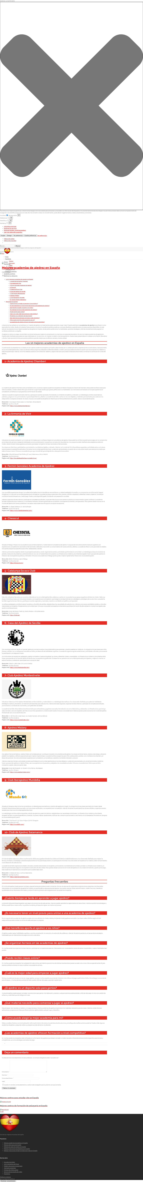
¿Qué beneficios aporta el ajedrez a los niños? (21, 307)
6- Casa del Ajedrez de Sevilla (17, 291)
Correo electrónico (7, 1078)
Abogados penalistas (10, 1168)
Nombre (4, 1075)
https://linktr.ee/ (15, 615)
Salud (9, 270)
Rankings (8, 259)
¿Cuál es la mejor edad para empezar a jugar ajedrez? (24, 313)
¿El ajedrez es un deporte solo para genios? (21, 315)
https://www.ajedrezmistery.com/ (20, 772)
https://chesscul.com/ (16, 563)
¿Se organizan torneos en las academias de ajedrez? (23, 309)
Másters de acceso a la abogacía (13, 1166)
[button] (71, 106)
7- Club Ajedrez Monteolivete (17, 293)
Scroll (1, 1111)
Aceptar (3, 235)
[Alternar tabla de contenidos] (3, 276)
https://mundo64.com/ (17, 824)
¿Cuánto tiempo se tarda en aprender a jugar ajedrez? (24, 303)
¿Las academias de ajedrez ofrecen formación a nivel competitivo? (27, 322)
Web (3, 1081)
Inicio (6, 257)
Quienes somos (9, 274)
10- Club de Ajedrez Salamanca (18, 299)
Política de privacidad (10, 240)
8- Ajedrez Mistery (14, 295)
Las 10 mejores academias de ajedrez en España (19, 279)
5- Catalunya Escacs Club (16, 289)
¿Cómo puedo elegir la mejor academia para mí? (22, 320)
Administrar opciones (10, 226)
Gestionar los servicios (10, 228)
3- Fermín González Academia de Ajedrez (21, 285)
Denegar (9, 235)
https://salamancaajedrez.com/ (19, 877)
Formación (12, 263)
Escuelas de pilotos (9, 1162)
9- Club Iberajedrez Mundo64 (17, 297)
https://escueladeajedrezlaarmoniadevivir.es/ (23, 458)
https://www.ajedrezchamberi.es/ (20, 406)
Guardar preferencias (30, 235)
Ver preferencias (18, 235)
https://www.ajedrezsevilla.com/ (20, 667)
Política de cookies (9, 239)
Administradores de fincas (11, 1164)
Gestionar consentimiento (8, 1181)
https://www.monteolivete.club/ (19, 720)
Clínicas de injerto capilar (11, 1170)
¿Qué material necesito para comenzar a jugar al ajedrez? (24, 317)
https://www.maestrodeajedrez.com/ (21, 510)
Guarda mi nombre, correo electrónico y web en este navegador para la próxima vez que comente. (32, 1085)
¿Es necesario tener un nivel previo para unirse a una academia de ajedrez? (29, 305)
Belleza (11, 261)
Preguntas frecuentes (12, 301)
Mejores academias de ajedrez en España (31, 267)
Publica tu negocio (10, 276)
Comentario (5, 1072)
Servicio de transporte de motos (13, 1172)
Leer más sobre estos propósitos (13, 232)
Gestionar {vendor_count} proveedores (15, 230)
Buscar (18, 246)
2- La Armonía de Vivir (15, 283)
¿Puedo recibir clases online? (17, 311)
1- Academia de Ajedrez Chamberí (19, 281)
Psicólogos (7, 1174)
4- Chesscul (13, 287)
